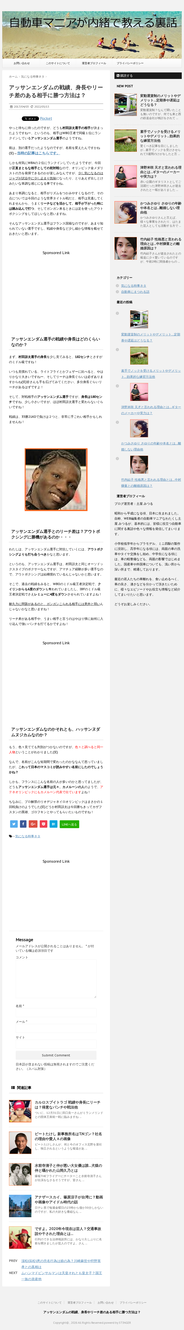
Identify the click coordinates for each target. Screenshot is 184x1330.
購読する (126, 76)
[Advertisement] (56, 286)
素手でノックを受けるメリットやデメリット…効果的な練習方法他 (160, 136)
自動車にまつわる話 (135, 292)
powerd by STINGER (117, 1322)
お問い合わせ (22, 63)
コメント (22, 957)
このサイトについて (58, 63)
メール (21, 1022)
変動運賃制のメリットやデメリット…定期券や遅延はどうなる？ (160, 100)
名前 (20, 1006)
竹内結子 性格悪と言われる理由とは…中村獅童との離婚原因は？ (161, 243)
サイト (20, 1037)
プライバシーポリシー (130, 63)
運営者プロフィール (94, 63)
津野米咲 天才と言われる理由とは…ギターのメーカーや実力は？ (161, 171)
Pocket (46, 118)
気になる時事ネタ (27, 836)
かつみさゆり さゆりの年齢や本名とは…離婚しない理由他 (161, 207)
